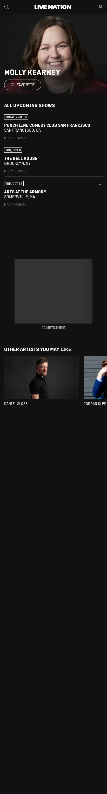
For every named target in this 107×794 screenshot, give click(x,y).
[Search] (6, 7)
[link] (53, 127)
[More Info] (99, 118)
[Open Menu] (100, 7)
